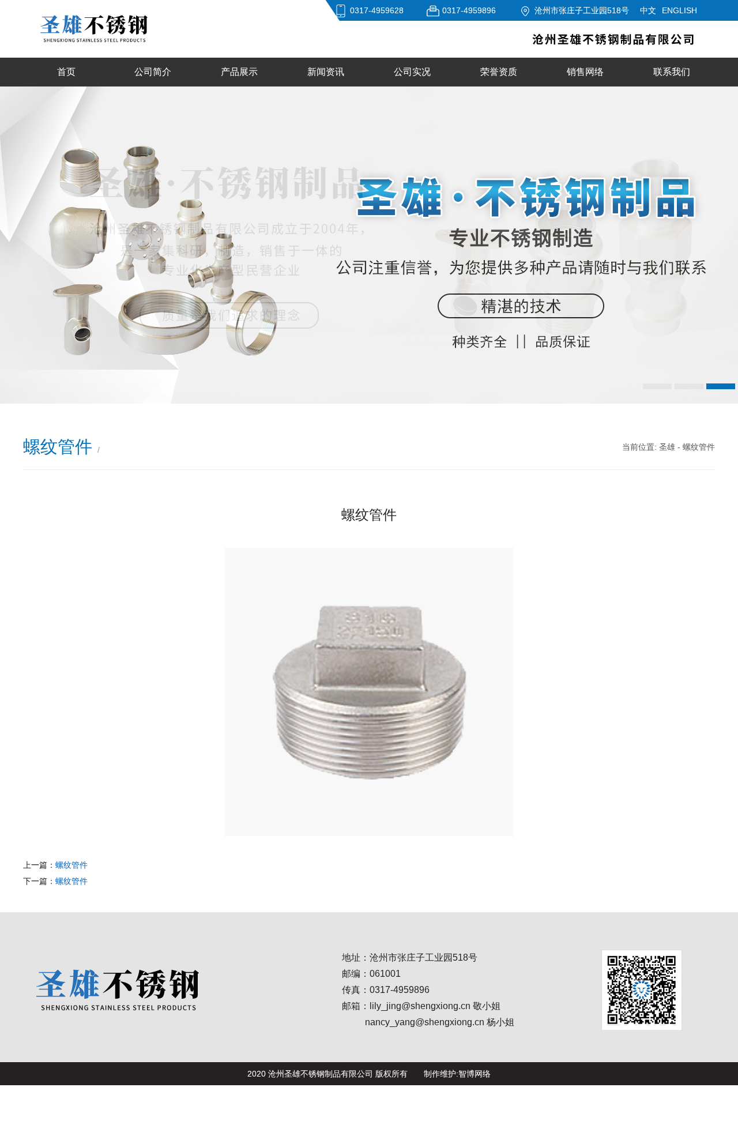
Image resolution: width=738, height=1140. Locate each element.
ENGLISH (679, 10)
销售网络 (585, 72)
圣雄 (667, 447)
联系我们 (671, 72)
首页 (66, 72)
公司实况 (412, 72)
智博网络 (474, 1073)
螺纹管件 (71, 865)
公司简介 (152, 72)
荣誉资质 (498, 72)
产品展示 (239, 72)
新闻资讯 (325, 72)
